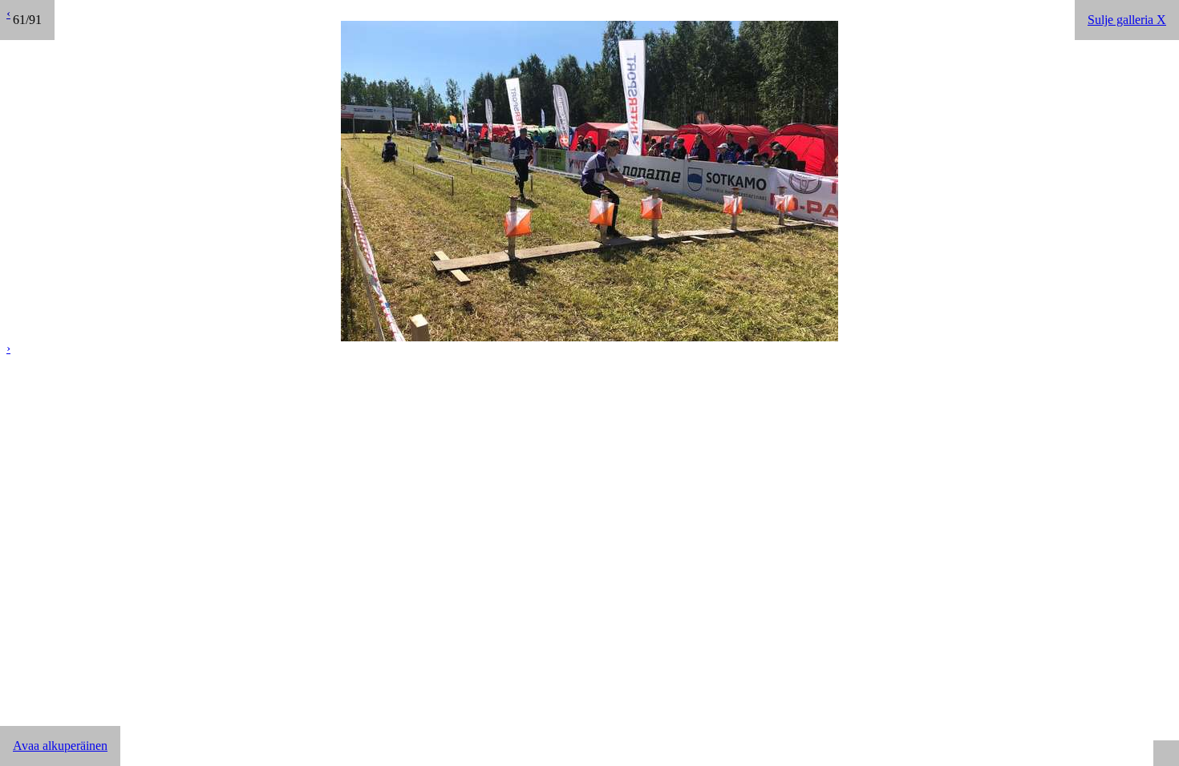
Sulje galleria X (1127, 19)
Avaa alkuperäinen (60, 745)
